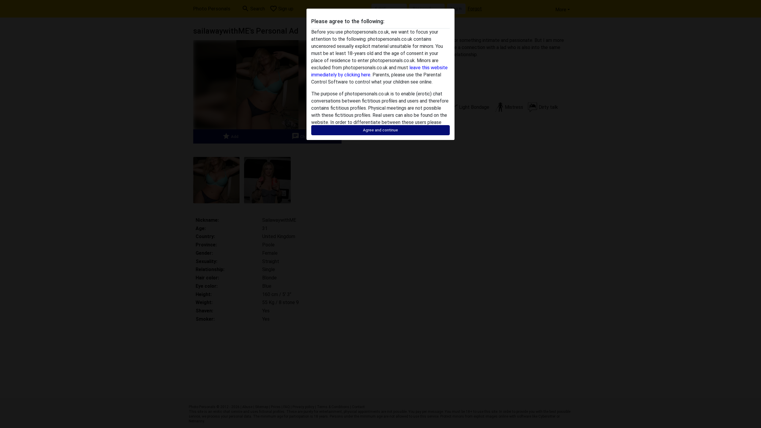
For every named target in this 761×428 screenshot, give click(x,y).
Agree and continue (380, 130)
